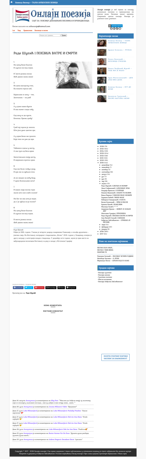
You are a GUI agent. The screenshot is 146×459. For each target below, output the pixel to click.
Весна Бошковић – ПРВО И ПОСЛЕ (114, 202)
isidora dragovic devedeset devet (61, 439)
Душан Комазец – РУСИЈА (120, 50)
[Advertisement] (53, 43)
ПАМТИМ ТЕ (102, 252)
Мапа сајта (122, 454)
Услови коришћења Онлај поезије (69, 454)
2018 (102, 231)
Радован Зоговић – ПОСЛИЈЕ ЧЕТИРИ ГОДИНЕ (115, 256)
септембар (106, 172)
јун (103, 179)
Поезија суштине (104, 273)
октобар (105, 170)
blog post (54, 401)
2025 (102, 149)
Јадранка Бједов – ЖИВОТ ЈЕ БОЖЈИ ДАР (116, 210)
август (104, 174)
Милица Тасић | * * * (109, 207)
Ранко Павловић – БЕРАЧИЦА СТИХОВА (117, 60)
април (104, 183)
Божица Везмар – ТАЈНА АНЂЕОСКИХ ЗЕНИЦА (36, 2)
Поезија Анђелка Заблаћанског (110, 282)
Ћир (19, 30)
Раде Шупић (31, 293)
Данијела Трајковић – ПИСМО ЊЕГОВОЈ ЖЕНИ (119, 97)
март (104, 225)
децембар (106, 165)
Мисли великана (105, 279)
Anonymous (30, 401)
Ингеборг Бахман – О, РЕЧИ (108, 258)
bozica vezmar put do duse (59, 433)
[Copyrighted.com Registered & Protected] (115, 26)
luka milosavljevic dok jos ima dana (67, 417)
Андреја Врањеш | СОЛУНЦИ (112, 190)
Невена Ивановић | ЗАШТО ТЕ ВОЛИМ (116, 193)
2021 (102, 158)
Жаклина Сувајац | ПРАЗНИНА (113, 213)
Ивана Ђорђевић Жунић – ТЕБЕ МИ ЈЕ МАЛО (120, 70)
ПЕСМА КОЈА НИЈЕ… (105, 248)
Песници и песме (41, 30)
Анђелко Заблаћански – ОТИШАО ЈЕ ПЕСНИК (115, 221)
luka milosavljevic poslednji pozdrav (67, 411)
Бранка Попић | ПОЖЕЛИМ (111, 204)
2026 (102, 146)
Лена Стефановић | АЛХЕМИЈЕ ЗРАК (115, 188)
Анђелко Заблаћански (46, 454)
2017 (102, 234)
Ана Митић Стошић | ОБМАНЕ (113, 218)
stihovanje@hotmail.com (39, 26)
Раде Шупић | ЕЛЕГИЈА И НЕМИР (114, 186)
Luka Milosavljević (30, 411)
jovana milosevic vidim (58, 407)
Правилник (27, 30)
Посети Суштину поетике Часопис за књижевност (116, 357)
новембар (106, 167)
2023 (102, 153)
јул (103, 177)
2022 (102, 156)
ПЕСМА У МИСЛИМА (105, 250)
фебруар (105, 227)
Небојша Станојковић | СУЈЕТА (113, 200)
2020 (102, 160)
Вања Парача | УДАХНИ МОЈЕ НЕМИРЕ (116, 195)
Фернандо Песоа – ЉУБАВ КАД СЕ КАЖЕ (113, 261)
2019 (102, 163)
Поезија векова (104, 275)
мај (103, 181)
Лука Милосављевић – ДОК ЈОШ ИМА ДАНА (120, 79)
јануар (104, 229)
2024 (102, 151)
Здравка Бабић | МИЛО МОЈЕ (112, 197)
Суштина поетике (105, 277)
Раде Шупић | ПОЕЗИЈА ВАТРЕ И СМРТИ (117, 216)
